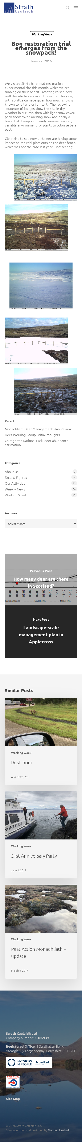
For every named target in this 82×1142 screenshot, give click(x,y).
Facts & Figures (16, 477)
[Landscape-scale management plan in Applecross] (41, 632)
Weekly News (15, 489)
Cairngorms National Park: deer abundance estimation (36, 442)
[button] (76, 8)
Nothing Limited (58, 1130)
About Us (12, 471)
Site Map (13, 1098)
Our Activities (15, 483)
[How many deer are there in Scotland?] (41, 580)
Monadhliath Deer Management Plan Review (38, 429)
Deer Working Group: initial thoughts (32, 435)
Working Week (42, 34)
